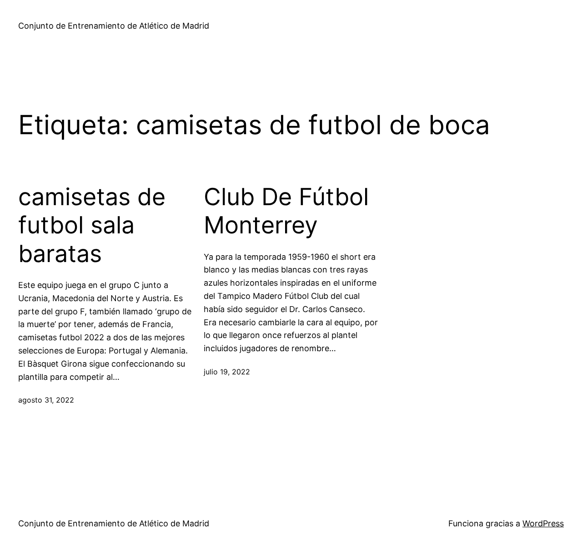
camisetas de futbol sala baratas (92, 225)
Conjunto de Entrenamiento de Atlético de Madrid (113, 25)
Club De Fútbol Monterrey (286, 211)
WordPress (543, 523)
